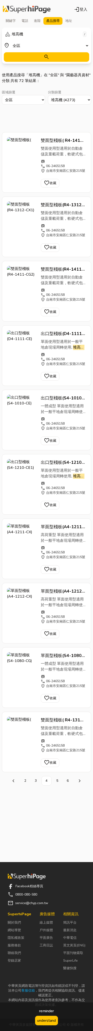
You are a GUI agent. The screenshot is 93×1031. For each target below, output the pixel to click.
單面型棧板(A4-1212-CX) (62, 591)
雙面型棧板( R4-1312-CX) (63, 720)
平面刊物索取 (73, 953)
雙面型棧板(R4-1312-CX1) (62, 205)
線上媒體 (46, 922)
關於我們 (14, 922)
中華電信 (70, 937)
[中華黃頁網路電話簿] (27, 9)
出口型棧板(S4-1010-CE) (62, 398)
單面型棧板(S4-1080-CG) (62, 656)
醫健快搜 (70, 968)
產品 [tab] (53, 21)
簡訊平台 (70, 922)
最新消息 (70, 930)
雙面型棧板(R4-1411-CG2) (62, 269)
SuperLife (70, 960)
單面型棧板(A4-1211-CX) (62, 527)
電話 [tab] (24, 21)
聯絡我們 (14, 953)
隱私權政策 (16, 937)
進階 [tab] (37, 21)
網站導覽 (14, 930)
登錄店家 (14, 960)
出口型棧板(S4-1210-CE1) (62, 463)
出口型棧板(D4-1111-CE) (62, 334)
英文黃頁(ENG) (74, 945)
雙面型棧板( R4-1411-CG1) (63, 141)
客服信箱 (28, 990)
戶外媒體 (46, 930)
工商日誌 (46, 945)
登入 (80, 9)
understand (46, 1020)
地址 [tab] (68, 21)
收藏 (50, 183)
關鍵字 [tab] (11, 21)
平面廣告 (46, 937)
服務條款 (14, 945)
